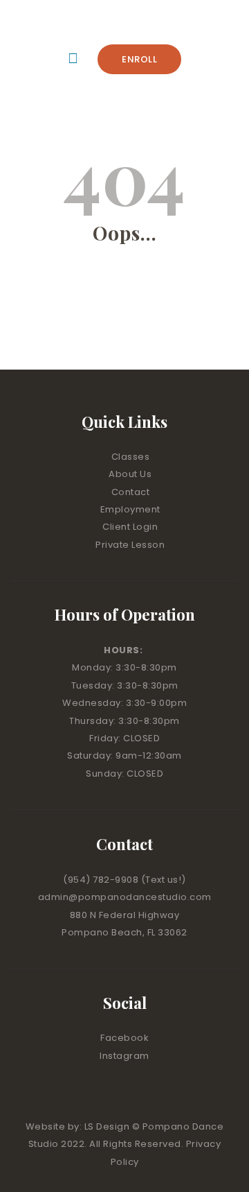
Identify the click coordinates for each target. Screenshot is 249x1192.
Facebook (124, 1037)
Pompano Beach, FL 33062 (124, 932)
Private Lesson (130, 544)
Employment (130, 509)
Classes (130, 456)
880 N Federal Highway (125, 915)
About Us (130, 474)
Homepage (119, 318)
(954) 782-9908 (102, 879)
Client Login (130, 526)
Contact (130, 492)
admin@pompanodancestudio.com (125, 897)
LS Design (107, 1126)
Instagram (124, 1055)
